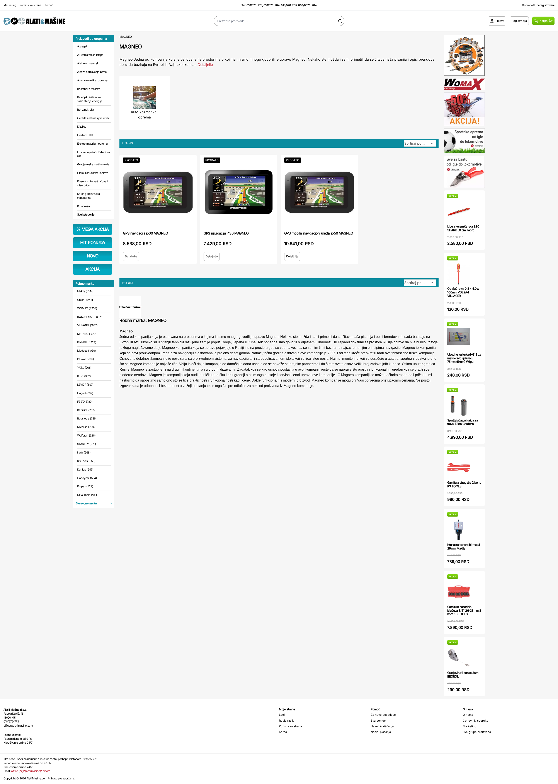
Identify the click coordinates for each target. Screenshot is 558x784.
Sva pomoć (378, 720)
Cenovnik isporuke (475, 720)
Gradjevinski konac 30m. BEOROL (463, 674)
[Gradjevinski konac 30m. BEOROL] (458, 657)
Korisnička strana (30, 5)
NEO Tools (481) (87, 494)
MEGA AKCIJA (92, 229)
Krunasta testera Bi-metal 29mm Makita (463, 546)
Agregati (82, 46)
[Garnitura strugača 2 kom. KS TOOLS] (458, 467)
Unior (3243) (85, 299)
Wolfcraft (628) (86, 435)
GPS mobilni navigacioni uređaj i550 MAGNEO (318, 233)
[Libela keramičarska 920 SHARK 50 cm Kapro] (458, 211)
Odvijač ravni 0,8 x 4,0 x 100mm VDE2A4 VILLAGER (463, 292)
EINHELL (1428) (86, 342)
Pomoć (49, 5)
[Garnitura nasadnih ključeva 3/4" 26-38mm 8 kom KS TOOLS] (458, 591)
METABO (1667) (87, 334)
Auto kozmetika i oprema (92, 80)
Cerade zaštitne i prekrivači (93, 118)
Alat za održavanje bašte (92, 72)
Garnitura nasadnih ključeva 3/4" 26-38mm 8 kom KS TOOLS (464, 610)
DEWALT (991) (85, 359)
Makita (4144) (85, 291)
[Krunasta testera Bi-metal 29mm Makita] (458, 529)
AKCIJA (92, 269)
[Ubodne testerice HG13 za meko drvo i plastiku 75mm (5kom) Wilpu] (458, 339)
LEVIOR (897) (85, 384)
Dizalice (81, 126)
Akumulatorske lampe (90, 54)
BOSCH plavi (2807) (89, 316)
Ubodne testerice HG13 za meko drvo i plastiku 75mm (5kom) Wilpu (464, 358)
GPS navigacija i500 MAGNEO (145, 233)
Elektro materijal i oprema (92, 143)
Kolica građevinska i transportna (89, 195)
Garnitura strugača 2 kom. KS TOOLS (464, 484)
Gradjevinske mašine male (93, 164)
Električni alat (85, 135)
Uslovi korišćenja (382, 726)
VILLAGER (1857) (87, 325)
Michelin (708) (86, 427)
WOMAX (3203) (87, 308)
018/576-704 (272, 5)
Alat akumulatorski (88, 63)
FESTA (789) (84, 401)
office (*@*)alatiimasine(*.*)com (30, 771)
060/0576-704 (307, 5)
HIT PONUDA (92, 242)
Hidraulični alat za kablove (92, 173)
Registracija (286, 720)
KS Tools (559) (86, 461)
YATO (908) (84, 367)
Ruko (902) (84, 376)
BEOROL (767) (86, 410)
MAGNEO (125, 36)
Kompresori (84, 206)
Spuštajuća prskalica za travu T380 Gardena (462, 422)
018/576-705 (289, 5)
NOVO (92, 255)
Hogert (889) (85, 393)
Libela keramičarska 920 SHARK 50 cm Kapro (463, 228)
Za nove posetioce (383, 714)
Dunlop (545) (85, 469)
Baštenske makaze (88, 89)
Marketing (9, 5)
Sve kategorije (85, 214)
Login (282, 714)
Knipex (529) (85, 486)
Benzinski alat (85, 109)
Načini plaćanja (381, 732)
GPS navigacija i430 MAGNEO (226, 233)
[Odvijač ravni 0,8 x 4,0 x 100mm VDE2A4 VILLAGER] (458, 273)
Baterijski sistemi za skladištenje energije (89, 99)
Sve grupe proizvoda (477, 732)
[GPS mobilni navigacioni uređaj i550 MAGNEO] (319, 192)
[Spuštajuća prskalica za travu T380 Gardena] (458, 405)
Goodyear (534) (87, 478)
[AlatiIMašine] (69, 21)
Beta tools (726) (87, 418)
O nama (468, 714)
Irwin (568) (83, 452)
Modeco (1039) (86, 350)
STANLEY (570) (86, 444)
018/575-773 (254, 5)
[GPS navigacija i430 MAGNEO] (239, 192)
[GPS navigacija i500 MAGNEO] (158, 192)
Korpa (283, 732)
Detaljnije (205, 64)
